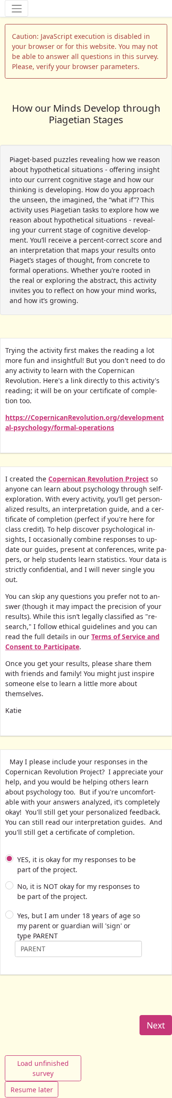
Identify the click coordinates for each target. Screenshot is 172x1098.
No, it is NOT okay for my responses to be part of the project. (78, 891)
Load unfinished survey (43, 1068)
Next (156, 1025)
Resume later (32, 1089)
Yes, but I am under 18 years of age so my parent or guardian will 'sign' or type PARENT (78, 925)
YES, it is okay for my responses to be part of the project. (76, 864)
